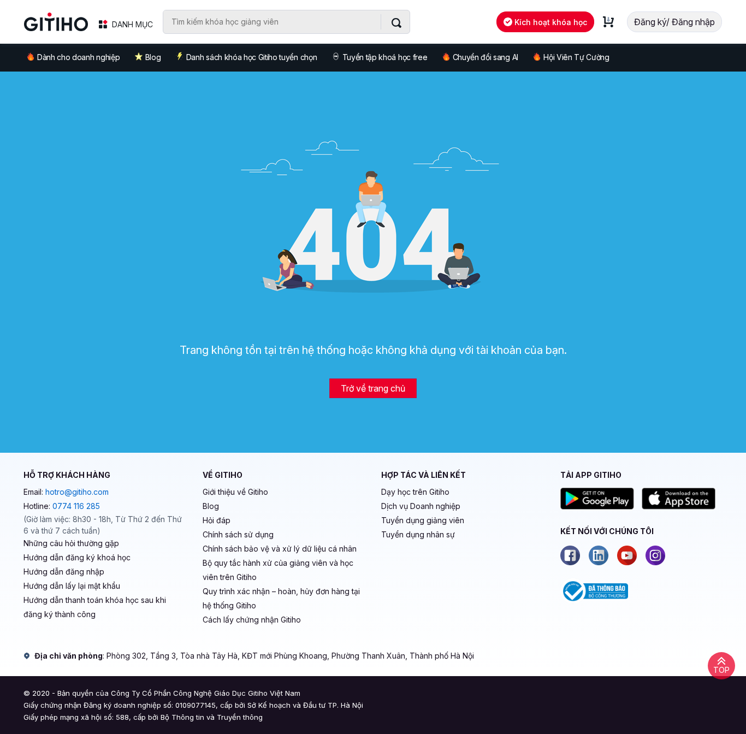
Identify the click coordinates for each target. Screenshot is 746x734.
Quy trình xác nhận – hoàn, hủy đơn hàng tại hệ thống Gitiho (281, 598)
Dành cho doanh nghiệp (78, 57)
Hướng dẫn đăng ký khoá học (77, 557)
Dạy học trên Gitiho (415, 491)
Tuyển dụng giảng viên (422, 520)
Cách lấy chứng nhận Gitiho (252, 619)
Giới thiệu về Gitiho (235, 491)
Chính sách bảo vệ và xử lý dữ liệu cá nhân (280, 548)
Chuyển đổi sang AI (485, 57)
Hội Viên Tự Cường (576, 57)
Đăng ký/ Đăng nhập (674, 21)
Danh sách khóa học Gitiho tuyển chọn (251, 57)
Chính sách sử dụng (238, 534)
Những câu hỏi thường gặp (71, 543)
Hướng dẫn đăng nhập (63, 571)
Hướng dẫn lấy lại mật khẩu (71, 585)
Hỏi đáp (216, 520)
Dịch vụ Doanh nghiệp (420, 506)
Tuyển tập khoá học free (385, 57)
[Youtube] (627, 555)
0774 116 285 (76, 506)
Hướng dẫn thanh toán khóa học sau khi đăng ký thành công (94, 607)
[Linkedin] (598, 555)
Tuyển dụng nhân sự (418, 534)
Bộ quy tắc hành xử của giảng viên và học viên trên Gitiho (278, 570)
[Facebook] (570, 555)
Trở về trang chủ (373, 388)
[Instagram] (655, 555)
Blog (153, 57)
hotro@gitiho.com (77, 491)
